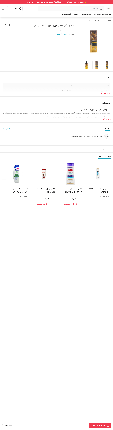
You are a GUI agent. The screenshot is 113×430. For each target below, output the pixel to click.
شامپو (90, 20)
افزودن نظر (6, 129)
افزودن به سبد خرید (98, 425)
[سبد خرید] (3, 8)
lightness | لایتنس (63, 34)
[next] (4, 184)
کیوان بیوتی (107, 20)
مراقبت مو (98, 20)
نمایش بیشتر (108, 93)
